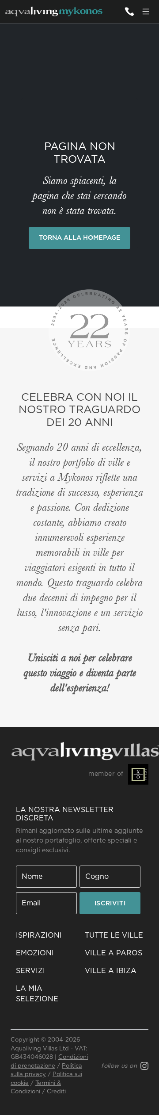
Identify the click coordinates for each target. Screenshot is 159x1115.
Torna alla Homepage (80, 237)
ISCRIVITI (46, 962)
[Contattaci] (129, 11)
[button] (45, 1052)
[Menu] (146, 11)
